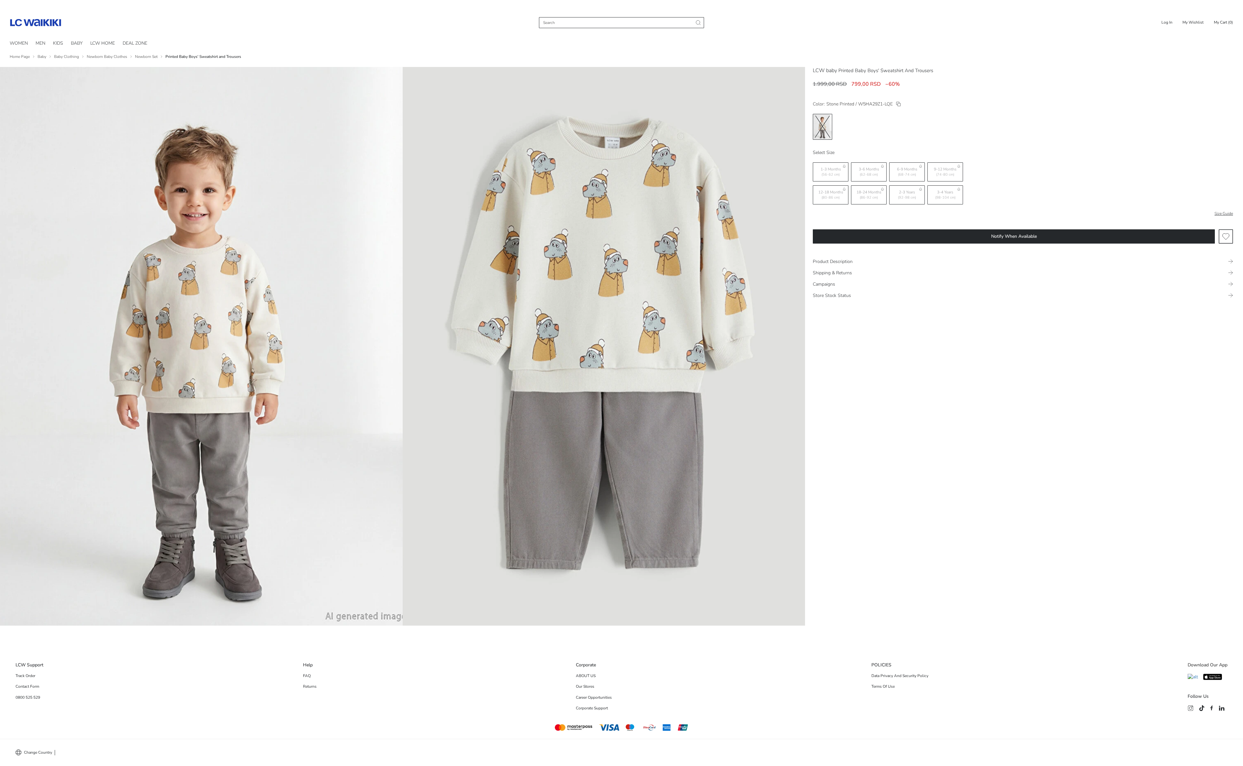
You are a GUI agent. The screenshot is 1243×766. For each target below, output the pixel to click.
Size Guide (1224, 213)
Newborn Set (146, 56)
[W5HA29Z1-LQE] (898, 104)
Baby (42, 56)
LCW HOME (102, 43)
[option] (822, 127)
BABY (77, 43)
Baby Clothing (66, 56)
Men (40, 43)
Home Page (20, 56)
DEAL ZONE (135, 43)
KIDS (58, 43)
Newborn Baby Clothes (107, 56)
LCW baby (825, 70)
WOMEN (19, 43)
